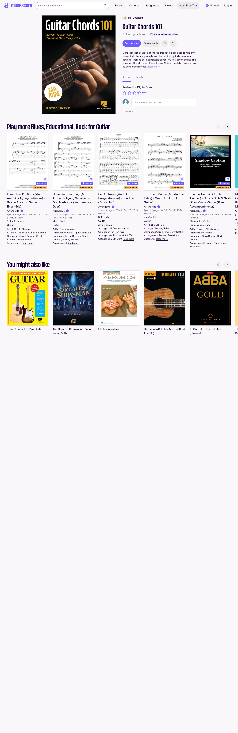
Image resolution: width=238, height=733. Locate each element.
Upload (214, 5)
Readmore (27, 243)
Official (42, 183)
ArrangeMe (13, 210)
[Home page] (18, 5)
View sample (151, 43)
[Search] (105, 5)
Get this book (132, 43)
